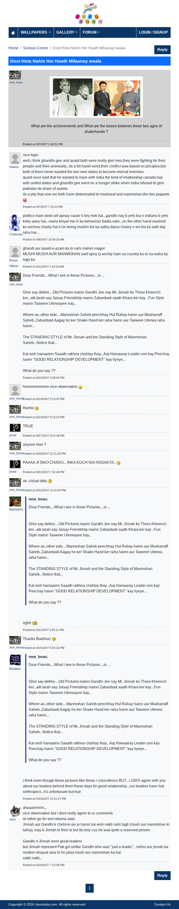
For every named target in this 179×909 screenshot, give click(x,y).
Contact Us (162, 904)
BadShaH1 (16, 509)
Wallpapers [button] (34, 32)
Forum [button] (89, 32)
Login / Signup (153, 32)
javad (12, 435)
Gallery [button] (65, 32)
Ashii (12, 819)
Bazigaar (15, 668)
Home (13, 48)
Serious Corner (35, 48)
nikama (14, 167)
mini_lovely (16, 398)
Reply (162, 50)
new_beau (16, 82)
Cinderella (16, 234)
